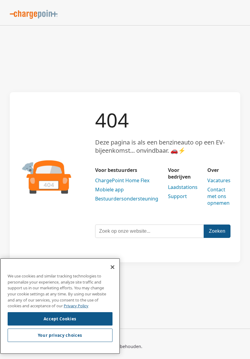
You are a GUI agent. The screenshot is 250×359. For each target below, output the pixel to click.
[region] (60, 306)
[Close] (112, 267)
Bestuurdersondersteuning (126, 198)
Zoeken (217, 231)
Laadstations (183, 187)
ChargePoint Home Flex (122, 180)
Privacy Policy (76, 305)
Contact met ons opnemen (218, 196)
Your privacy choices (60, 335)
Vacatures (218, 180)
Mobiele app (109, 189)
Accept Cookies (60, 319)
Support (177, 196)
